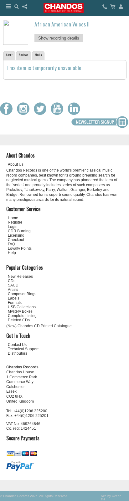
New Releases (20, 276)
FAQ (11, 244)
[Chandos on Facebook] (8, 113)
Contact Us (17, 345)
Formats (15, 302)
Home (13, 218)
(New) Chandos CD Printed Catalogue (39, 326)
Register (15, 222)
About (9, 54)
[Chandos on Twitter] (41, 113)
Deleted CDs (19, 320)
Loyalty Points (20, 248)
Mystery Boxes (20, 311)
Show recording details (58, 38)
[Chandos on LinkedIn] (75, 113)
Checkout (16, 240)
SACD (13, 285)
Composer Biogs (22, 294)
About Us (15, 164)
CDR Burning (19, 231)
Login (13, 227)
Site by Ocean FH (111, 497)
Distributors (17, 353)
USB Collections (22, 307)
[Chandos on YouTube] (58, 113)
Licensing (16, 235)
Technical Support (23, 349)
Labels (13, 298)
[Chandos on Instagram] (25, 113)
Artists (13, 289)
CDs (11, 281)
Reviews (23, 54)
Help (12, 253)
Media (38, 54)
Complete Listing (22, 316)
